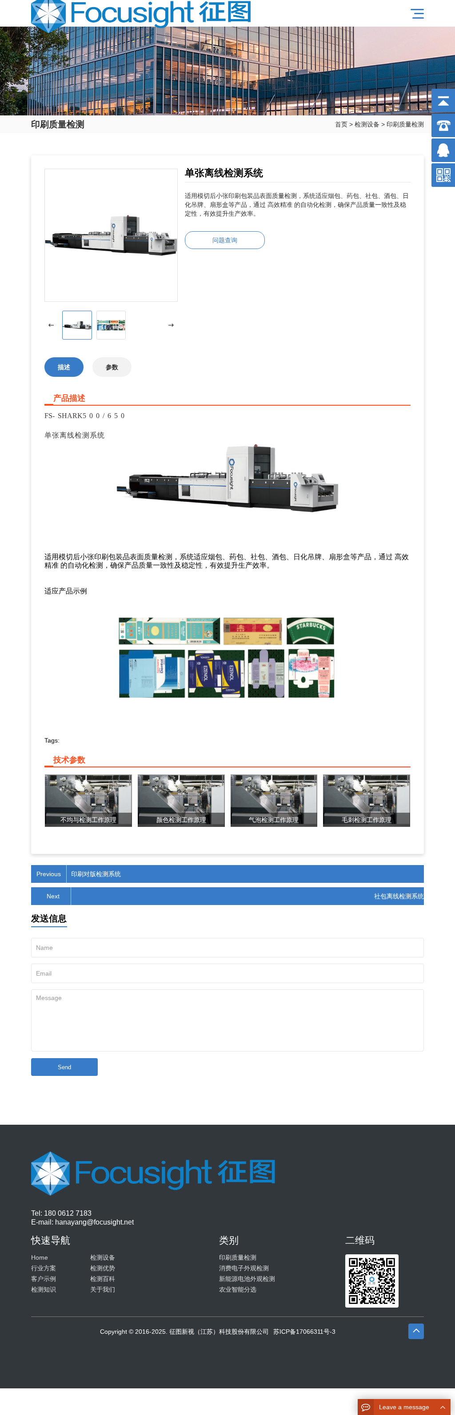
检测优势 (102, 1268)
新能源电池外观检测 (247, 1278)
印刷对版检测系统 (96, 873)
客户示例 (43, 1278)
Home (39, 1257)
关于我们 (102, 1289)
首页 (341, 124)
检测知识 (43, 1289)
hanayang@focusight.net (94, 1222)
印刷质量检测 (405, 124)
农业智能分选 (237, 1289)
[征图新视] (143, 13)
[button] (171, 325)
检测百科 (102, 1278)
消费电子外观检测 (244, 1268)
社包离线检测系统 (399, 896)
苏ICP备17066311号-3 (304, 1331)
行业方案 (43, 1268)
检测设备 (367, 124)
